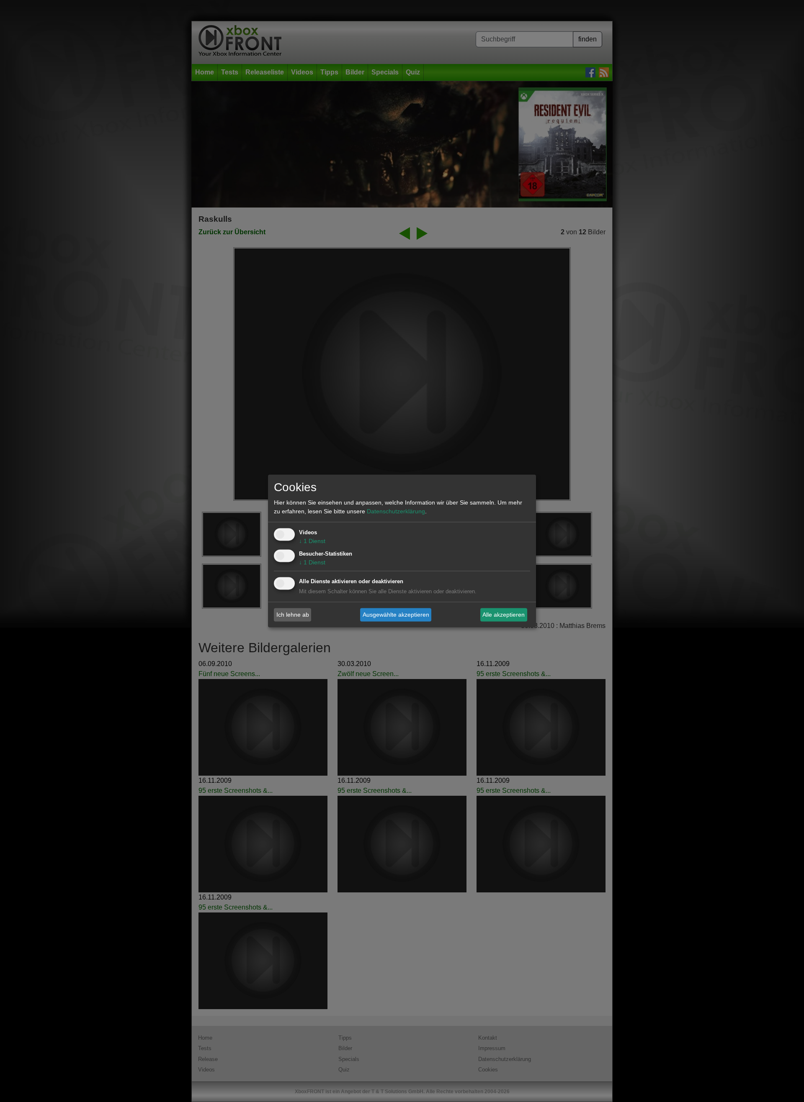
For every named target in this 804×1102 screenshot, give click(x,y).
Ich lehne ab (292, 614)
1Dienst (312, 541)
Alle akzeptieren (503, 614)
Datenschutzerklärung (396, 511)
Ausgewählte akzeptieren (396, 614)
